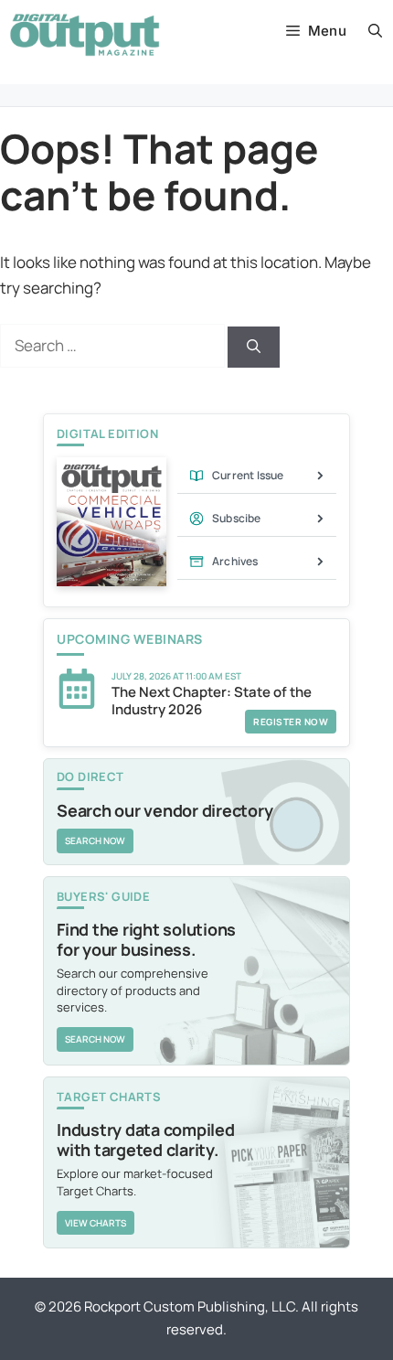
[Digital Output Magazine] (84, 35)
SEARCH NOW (95, 840)
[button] (375, 31)
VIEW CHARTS (95, 1222)
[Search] (254, 347)
